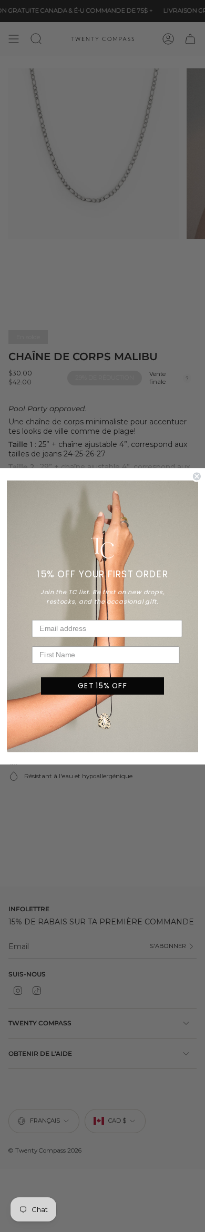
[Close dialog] (196, 476)
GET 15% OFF (102, 685)
